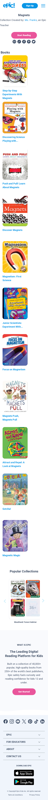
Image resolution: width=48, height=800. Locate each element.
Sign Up (30, 5)
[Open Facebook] (5, 721)
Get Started (24, 691)
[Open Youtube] (18, 721)
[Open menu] (43, 5)
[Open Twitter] (24, 721)
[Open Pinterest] (30, 721)
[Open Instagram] (12, 721)
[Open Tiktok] (36, 721)
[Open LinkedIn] (42, 721)
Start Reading (24, 35)
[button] (25, 598)
